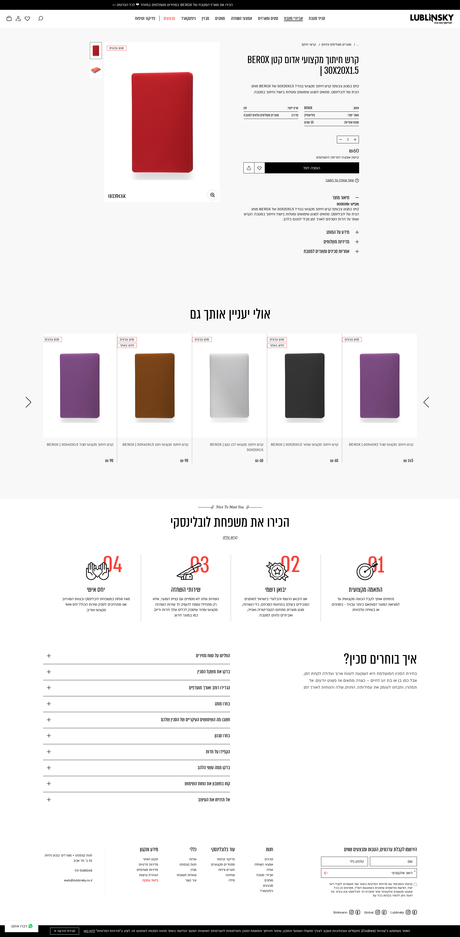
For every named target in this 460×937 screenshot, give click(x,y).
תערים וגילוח (226, 870)
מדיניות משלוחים (336, 241)
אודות (192, 859)
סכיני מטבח (317, 18)
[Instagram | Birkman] (351, 912)
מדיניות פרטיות (148, 864)
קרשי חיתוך (308, 44)
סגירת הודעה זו (64, 931)
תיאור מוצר (340, 197)
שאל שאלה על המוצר (339, 180)
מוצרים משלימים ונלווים (336, 44)
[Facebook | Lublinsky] (414, 912)
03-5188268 (83, 870)
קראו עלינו (223, 537)
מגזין (205, 18)
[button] (230, 19)
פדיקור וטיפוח (145, 18)
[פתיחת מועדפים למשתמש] (27, 18)
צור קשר (190, 880)
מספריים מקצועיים (223, 864)
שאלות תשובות (186, 875)
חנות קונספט (187, 864)
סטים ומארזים (268, 18)
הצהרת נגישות (148, 875)
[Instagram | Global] (377, 912)
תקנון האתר (150, 859)
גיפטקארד (188, 18)
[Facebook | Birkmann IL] (358, 912)
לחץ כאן (89, 931)
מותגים (220, 18)
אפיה (270, 870)
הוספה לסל (311, 168)
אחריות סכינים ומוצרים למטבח (326, 251)
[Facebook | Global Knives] (384, 912)
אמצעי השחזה (241, 18)
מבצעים (169, 18)
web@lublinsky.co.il (78, 880)
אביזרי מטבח (293, 18)
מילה (232, 880)
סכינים (269, 859)
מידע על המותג (337, 232)
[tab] (136, 657)
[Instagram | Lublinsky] (408, 912)
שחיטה (230, 875)
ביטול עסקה (150, 880)
